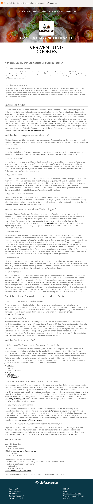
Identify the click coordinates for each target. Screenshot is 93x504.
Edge (9, 372)
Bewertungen (39, 11)
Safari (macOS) (13, 377)
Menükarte (24, 11)
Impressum (71, 11)
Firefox (9, 368)
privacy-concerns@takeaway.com (31, 130)
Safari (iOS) (11, 375)
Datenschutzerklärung (60, 121)
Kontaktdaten (56, 11)
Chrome (10, 365)
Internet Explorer (14, 370)
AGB (65, 491)
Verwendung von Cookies (73, 496)
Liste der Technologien (48, 223)
